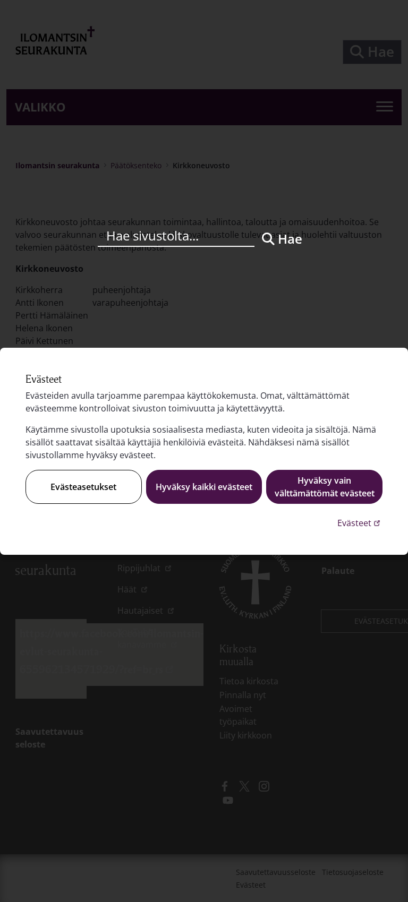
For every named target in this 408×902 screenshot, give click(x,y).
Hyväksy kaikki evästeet (204, 487)
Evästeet (359, 523)
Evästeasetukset (83, 487)
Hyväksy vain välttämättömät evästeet (325, 487)
